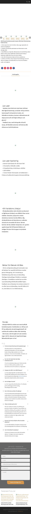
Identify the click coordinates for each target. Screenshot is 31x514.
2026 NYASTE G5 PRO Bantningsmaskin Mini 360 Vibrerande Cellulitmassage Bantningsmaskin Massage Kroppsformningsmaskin (7, 503)
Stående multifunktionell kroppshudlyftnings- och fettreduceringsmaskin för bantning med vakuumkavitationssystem (22, 503)
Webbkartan (20, 511)
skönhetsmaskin (21, 376)
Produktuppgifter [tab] (15, 74)
